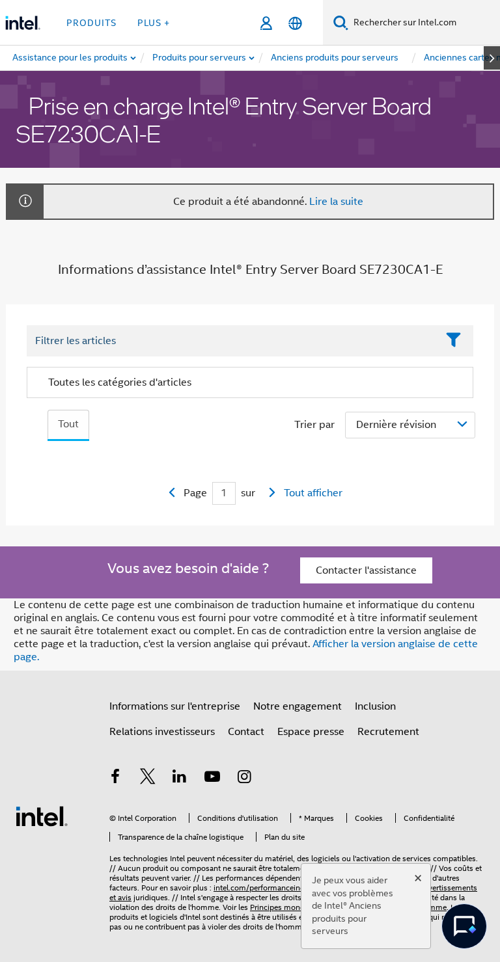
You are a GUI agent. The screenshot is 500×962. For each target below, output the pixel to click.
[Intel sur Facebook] (115, 778)
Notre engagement (297, 706)
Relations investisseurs (162, 731)
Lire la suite (336, 201)
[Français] (295, 23)
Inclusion (375, 706)
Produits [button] (91, 23)
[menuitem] (200, 58)
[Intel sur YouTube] (212, 778)
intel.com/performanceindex (263, 887)
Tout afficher (313, 493)
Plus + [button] (153, 23)
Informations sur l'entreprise (174, 706)
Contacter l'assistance (366, 570)
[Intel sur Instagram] (244, 778)
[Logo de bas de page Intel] (42, 815)
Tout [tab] (68, 424)
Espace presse (310, 731)
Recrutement (388, 731)
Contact (246, 731)
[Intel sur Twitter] (148, 778)
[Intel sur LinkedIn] (180, 778)
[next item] (492, 58)
